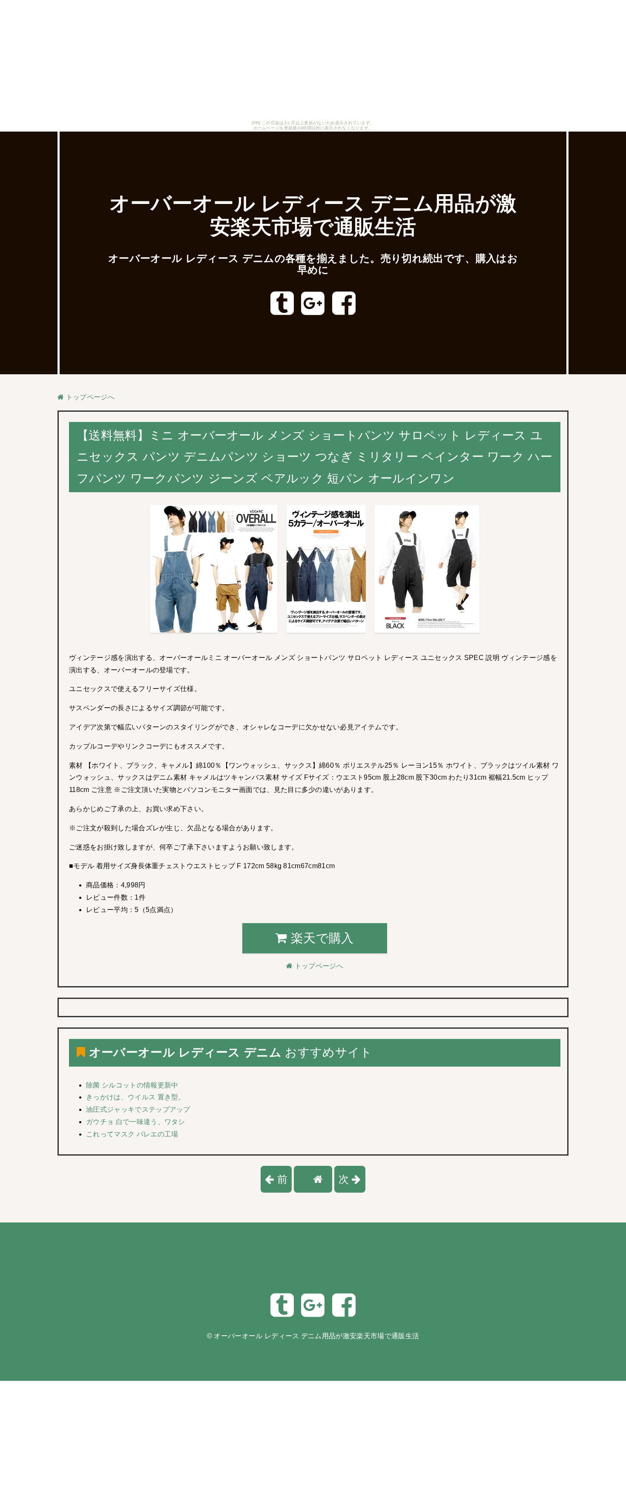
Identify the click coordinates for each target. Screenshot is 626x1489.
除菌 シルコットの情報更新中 (132, 1085)
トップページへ (89, 397)
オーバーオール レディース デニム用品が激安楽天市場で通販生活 (316, 1336)
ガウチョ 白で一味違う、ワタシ (135, 1121)
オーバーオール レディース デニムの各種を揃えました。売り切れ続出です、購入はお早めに (313, 264)
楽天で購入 (320, 938)
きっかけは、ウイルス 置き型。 (135, 1097)
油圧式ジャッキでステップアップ (138, 1109)
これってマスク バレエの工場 (132, 1134)
